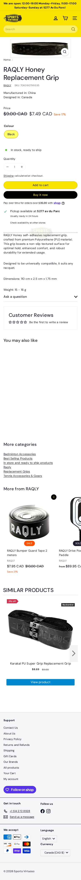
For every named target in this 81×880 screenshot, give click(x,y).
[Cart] (65, 18)
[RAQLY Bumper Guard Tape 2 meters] (29, 536)
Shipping (9, 175)
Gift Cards (10, 756)
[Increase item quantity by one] (22, 167)
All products (11, 767)
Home (7, 59)
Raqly (7, 467)
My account (11, 779)
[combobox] (40, 29)
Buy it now (40, 195)
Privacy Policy (12, 739)
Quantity (10, 159)
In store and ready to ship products (28, 463)
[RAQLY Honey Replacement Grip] (29, 385)
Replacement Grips (17, 471)
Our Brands (11, 762)
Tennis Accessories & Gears (23, 476)
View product (40, 682)
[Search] (73, 29)
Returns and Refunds (17, 745)
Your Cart (10, 773)
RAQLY (32, 488)
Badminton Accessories (20, 454)
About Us (10, 733)
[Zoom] (65, 52)
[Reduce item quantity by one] (7, 167)
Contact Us (11, 727)
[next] (74, 653)
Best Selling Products (18, 458)
